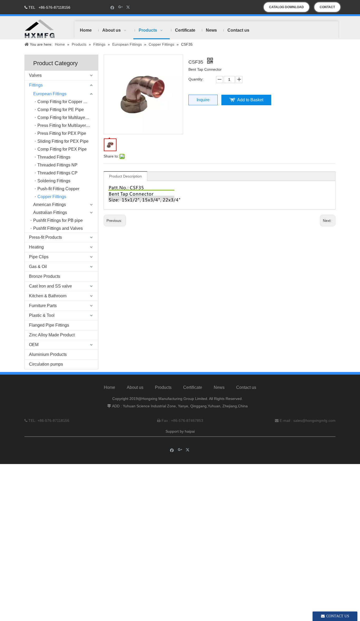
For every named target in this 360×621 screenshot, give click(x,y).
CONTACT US (327, 8)
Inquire (203, 100)
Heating (36, 247)
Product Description (125, 176)
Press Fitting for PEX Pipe (61, 133)
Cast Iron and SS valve (50, 286)
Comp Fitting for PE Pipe (60, 109)
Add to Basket (250, 100)
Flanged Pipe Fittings (49, 325)
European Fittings (49, 94)
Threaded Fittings (53, 157)
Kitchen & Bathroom (47, 296)
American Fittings (49, 204)
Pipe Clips (38, 257)
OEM (33, 344)
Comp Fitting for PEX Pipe (62, 149)
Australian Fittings (50, 212)
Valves (35, 75)
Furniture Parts (43, 305)
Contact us (246, 387)
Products (163, 387)
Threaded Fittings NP (57, 165)
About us (135, 387)
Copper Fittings (51, 196)
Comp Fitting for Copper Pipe (64, 101)
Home (109, 387)
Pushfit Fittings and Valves (58, 228)
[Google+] (120, 7)
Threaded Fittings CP (57, 173)
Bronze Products (44, 276)
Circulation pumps (46, 364)
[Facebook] (112, 7)
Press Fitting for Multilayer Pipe (66, 125)
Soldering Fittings (53, 181)
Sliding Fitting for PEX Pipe (63, 141)
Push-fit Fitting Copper (58, 189)
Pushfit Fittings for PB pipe (58, 220)
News (219, 387)
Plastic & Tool (42, 315)
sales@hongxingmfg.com (314, 420)
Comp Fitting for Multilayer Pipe (66, 117)
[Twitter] (128, 7)
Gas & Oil (38, 266)
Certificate (192, 387)
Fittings (36, 85)
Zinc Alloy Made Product (52, 335)
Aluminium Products (48, 354)
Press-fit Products (45, 237)
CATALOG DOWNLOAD (286, 7)
